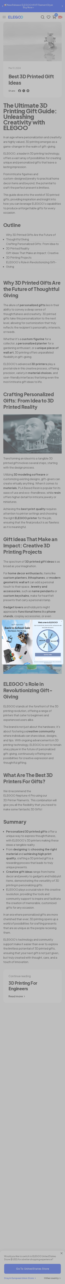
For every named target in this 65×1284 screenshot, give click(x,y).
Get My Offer (48, 654)
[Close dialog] (61, 621)
